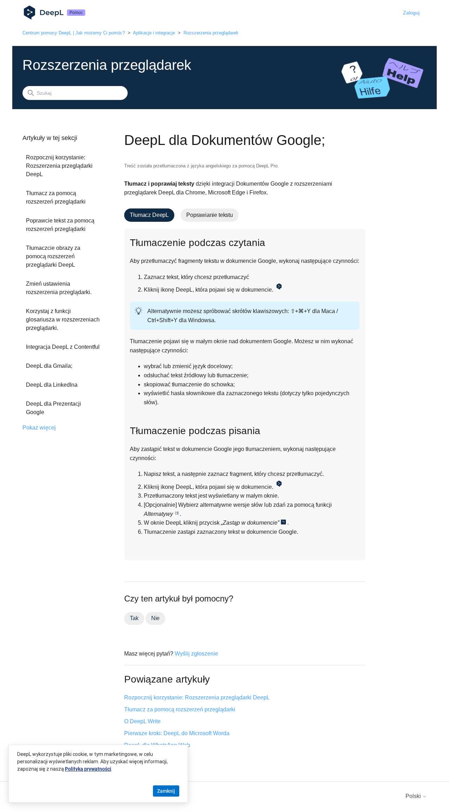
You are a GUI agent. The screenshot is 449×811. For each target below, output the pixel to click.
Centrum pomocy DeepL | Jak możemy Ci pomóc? (73, 32)
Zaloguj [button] (411, 12)
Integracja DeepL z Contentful (63, 347)
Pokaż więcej (39, 428)
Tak (134, 618)
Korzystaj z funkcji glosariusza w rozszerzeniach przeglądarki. (63, 319)
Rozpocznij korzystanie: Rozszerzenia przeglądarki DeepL (59, 165)
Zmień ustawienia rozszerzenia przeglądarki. (59, 288)
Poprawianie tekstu (209, 215)
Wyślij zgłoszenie (196, 654)
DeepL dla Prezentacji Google (53, 408)
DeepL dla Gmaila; (49, 366)
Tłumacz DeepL (149, 215)
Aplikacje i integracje (154, 32)
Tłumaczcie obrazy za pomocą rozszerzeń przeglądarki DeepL (53, 256)
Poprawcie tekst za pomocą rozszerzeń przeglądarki (60, 225)
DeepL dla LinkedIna (52, 385)
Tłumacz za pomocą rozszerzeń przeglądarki (56, 197)
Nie (155, 618)
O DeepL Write (142, 721)
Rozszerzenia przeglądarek (211, 32)
